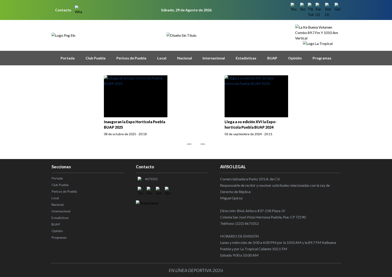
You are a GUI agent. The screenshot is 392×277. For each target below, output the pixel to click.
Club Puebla (95, 58)
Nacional (184, 58)
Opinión (295, 58)
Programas (322, 58)
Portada (68, 58)
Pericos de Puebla (131, 58)
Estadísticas (246, 58)
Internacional (214, 58)
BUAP (272, 58)
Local (161, 58)
